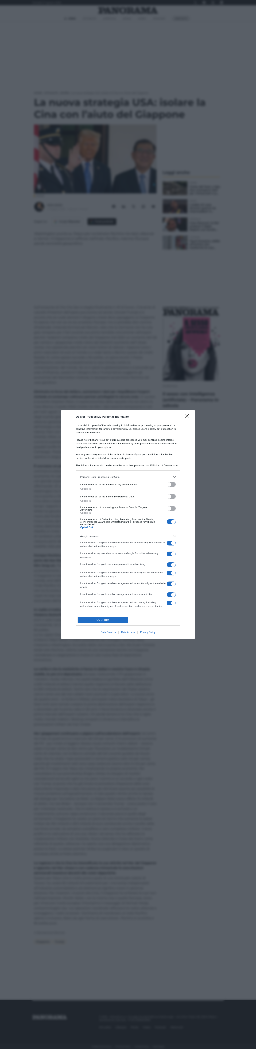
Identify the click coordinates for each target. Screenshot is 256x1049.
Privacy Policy (147, 632)
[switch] (171, 484)
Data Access (128, 632)
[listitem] (128, 477)
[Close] (188, 417)
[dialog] (128, 524)
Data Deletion (108, 632)
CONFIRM (102, 620)
